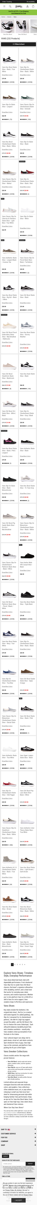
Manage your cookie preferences (19, 1185)
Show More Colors (7, 75)
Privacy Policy (12, 1170)
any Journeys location (10, 1112)
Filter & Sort (19, 44)
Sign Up (5, 1156)
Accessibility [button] (31, 1)
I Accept (18, 1200)
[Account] (27, 6)
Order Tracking (7, 1)
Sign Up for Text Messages (11, 1160)
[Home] (18, 6)
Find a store (6, 1176)
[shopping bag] (33, 6)
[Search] (10, 6)
